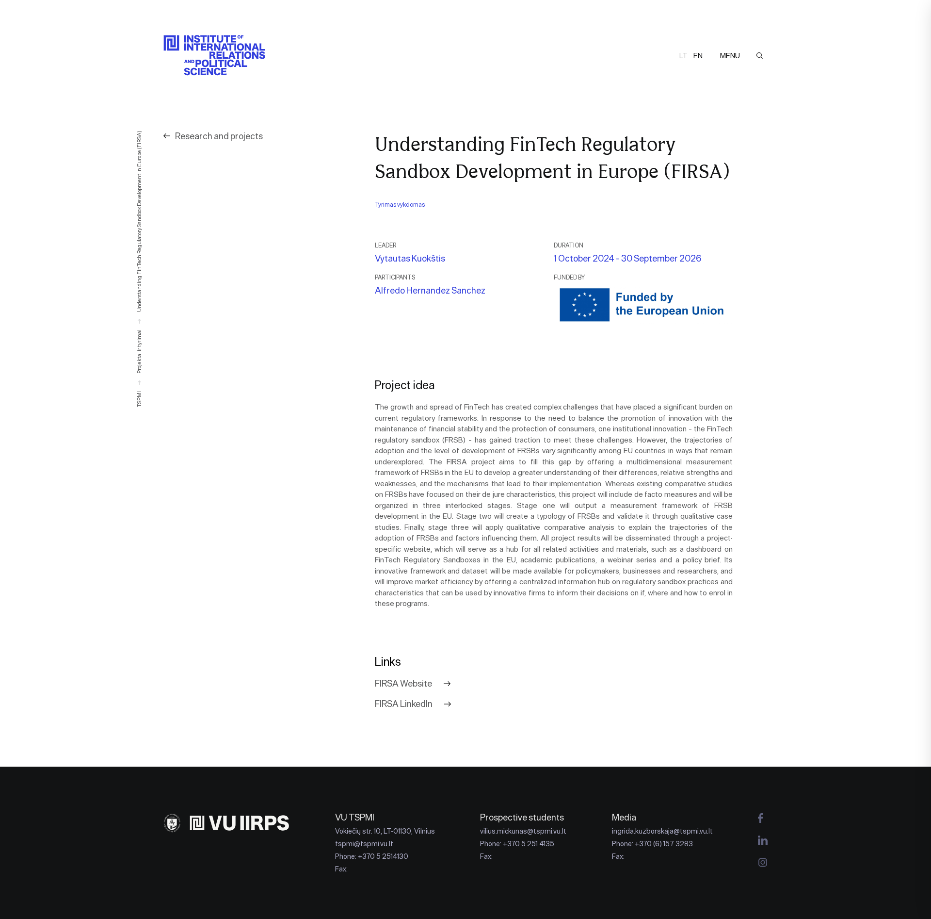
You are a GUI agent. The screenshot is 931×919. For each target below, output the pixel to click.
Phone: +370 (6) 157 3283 (652, 843)
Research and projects (219, 136)
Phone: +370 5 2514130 (371, 856)
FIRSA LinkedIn (404, 704)
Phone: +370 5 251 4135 (517, 843)
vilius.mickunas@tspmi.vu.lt (523, 831)
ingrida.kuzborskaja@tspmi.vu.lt (662, 831)
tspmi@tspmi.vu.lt (364, 843)
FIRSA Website (403, 683)
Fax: (341, 869)
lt (683, 55)
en (698, 55)
